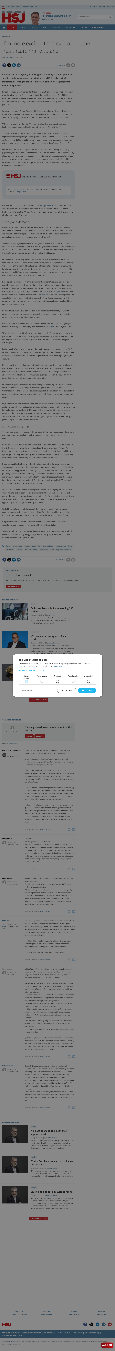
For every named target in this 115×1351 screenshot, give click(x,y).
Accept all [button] (87, 690)
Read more (58, 666)
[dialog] (57, 675)
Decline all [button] (67, 690)
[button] (57, 670)
